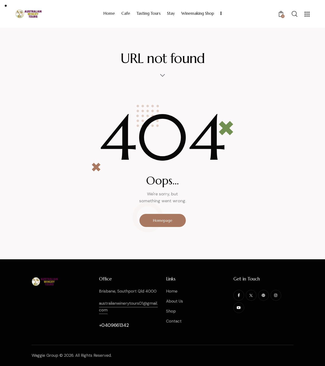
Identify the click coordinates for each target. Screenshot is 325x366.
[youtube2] (238, 307)
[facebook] (238, 295)
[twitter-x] (251, 295)
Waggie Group (45, 355)
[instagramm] (276, 295)
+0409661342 (114, 325)
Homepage (162, 220)
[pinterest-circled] (263, 295)
